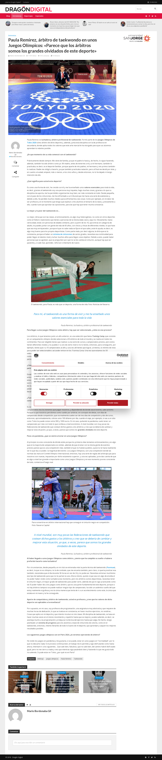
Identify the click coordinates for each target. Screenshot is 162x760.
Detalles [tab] (81, 363)
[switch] (68, 393)
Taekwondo (78, 659)
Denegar (49, 403)
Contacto (26, 2)
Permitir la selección (81, 403)
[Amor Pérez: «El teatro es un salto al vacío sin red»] (46, 23)
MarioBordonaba (16, 156)
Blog (8, 16)
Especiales (39, 16)
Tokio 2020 (31, 142)
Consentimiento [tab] (48, 363)
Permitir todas (112, 403)
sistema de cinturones (62, 234)
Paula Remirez (66, 659)
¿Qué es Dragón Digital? (13, 2)
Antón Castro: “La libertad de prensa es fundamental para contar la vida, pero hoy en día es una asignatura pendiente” (102, 24)
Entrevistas (17, 16)
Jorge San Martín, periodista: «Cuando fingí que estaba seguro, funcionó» (25, 682)
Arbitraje (40, 659)
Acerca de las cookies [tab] (114, 363)
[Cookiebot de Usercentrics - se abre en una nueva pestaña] (118, 355)
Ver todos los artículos (106, 704)
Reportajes (28, 16)
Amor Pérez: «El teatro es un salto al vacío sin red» (64, 23)
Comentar (15, 166)
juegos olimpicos (52, 659)
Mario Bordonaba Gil (17, 56)
